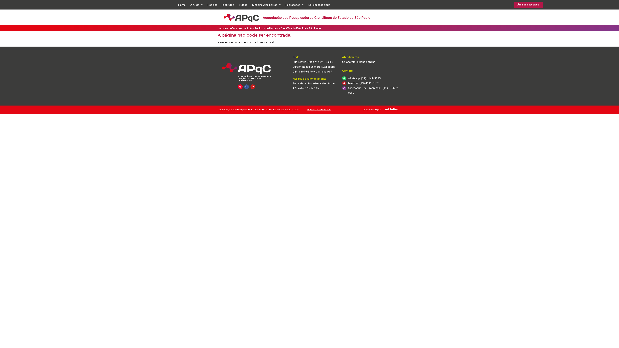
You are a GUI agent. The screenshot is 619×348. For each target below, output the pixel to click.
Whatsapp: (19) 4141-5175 (364, 78)
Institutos (228, 4)
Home (182, 4)
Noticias (212, 4)
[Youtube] (253, 86)
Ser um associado (319, 4)
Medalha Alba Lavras (264, 4)
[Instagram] (240, 86)
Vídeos (243, 4)
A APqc (194, 4)
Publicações (292, 4)
